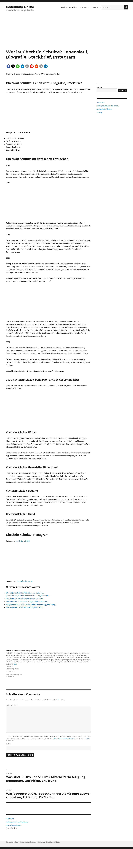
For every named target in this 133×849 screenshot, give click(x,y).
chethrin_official (23, 541)
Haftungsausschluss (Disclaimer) (17, 822)
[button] (8, 66)
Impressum (10, 818)
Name (8, 744)
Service (95, 7)
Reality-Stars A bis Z (69, 7)
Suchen (99, 87)
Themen (83, 7)
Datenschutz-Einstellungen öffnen (48, 842)
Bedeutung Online (20, 7)
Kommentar (12, 705)
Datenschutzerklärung (64, 738)
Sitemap (99, 112)
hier (15, 664)
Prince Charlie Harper (24, 581)
